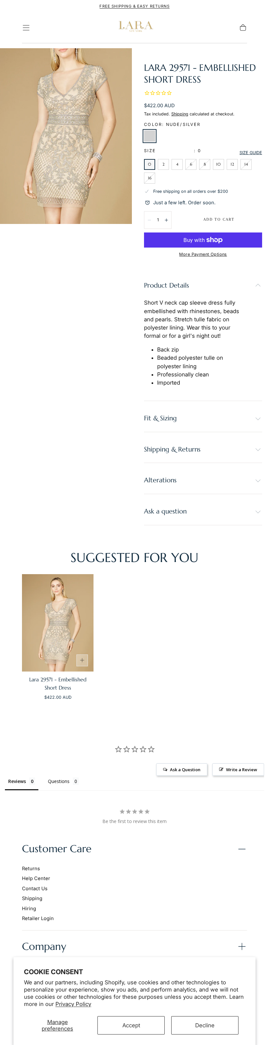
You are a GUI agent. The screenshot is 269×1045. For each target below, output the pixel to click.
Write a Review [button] (241, 770)
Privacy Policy (73, 1004)
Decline (205, 1025)
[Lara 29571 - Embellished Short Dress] (57, 623)
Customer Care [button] (57, 848)
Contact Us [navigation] (35, 889)
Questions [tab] (59, 781)
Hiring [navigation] (29, 909)
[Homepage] (134, 28)
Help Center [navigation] (36, 878)
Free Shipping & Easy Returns (134, 6)
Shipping (179, 113)
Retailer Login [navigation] (38, 918)
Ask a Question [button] (185, 770)
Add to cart (219, 219)
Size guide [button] (250, 152)
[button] (26, 28)
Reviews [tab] (17, 781)
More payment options (203, 254)
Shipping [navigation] (32, 898)
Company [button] (44, 946)
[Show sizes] (82, 660)
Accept (131, 1025)
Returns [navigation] (31, 869)
